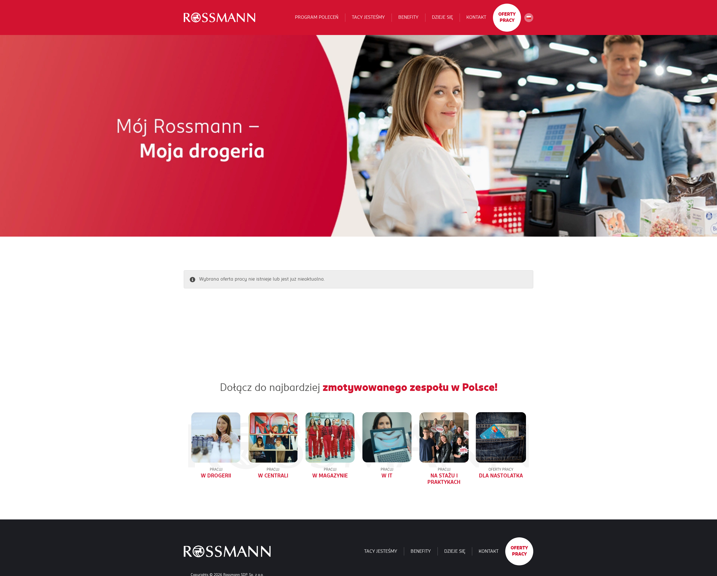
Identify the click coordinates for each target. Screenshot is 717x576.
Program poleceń (316, 17)
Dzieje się (442, 17)
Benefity (408, 17)
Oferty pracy (507, 17)
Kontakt (476, 17)
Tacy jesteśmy (368, 17)
